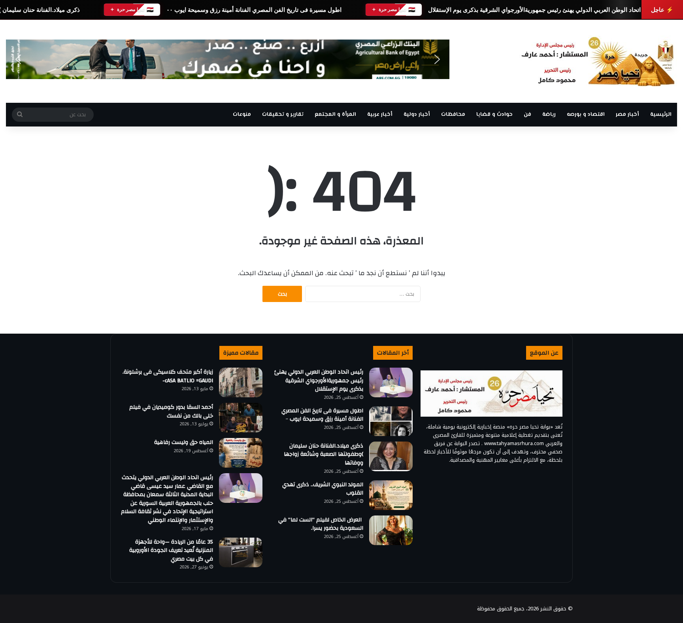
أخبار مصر (627, 114)
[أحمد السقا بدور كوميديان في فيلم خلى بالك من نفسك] (240, 417)
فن (527, 114)
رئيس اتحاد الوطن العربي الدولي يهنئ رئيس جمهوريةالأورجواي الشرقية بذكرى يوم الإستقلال (542, 9)
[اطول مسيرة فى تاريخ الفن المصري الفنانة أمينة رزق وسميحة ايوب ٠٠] (391, 421)
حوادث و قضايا (494, 114)
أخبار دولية (417, 114)
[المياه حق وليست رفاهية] (240, 453)
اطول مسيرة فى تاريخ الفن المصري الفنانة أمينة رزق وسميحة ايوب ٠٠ (254, 9)
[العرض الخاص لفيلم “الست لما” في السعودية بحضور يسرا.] (391, 530)
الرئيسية (661, 114)
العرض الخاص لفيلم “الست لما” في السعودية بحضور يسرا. (320, 524)
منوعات (242, 114)
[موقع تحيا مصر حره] (598, 61)
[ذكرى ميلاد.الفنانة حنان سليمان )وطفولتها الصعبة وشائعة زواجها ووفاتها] (391, 456)
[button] (18, 59)
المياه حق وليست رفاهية (183, 442)
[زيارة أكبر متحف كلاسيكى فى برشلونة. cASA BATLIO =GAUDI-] (240, 382)
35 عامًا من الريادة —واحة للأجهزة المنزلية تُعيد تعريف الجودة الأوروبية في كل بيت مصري (171, 550)
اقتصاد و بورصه (586, 114)
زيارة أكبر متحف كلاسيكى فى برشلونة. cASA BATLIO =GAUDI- (168, 376)
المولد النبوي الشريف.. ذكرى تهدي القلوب (322, 489)
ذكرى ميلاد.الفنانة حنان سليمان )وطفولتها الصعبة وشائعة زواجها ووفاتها (323, 454)
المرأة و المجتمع (335, 114)
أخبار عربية (379, 114)
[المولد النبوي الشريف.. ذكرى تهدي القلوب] (391, 495)
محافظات (453, 114)
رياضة (549, 114)
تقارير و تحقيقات (283, 114)
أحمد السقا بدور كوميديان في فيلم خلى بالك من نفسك (171, 411)
